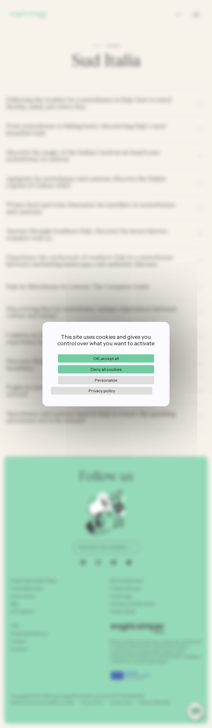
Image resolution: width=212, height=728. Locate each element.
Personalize (106, 380)
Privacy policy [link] (101, 390)
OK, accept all (106, 358)
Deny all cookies (106, 369)
